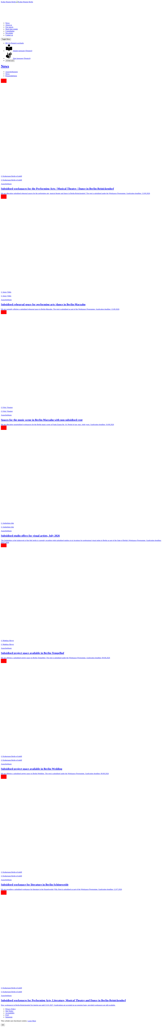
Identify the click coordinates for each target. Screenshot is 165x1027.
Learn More (32, 1021)
